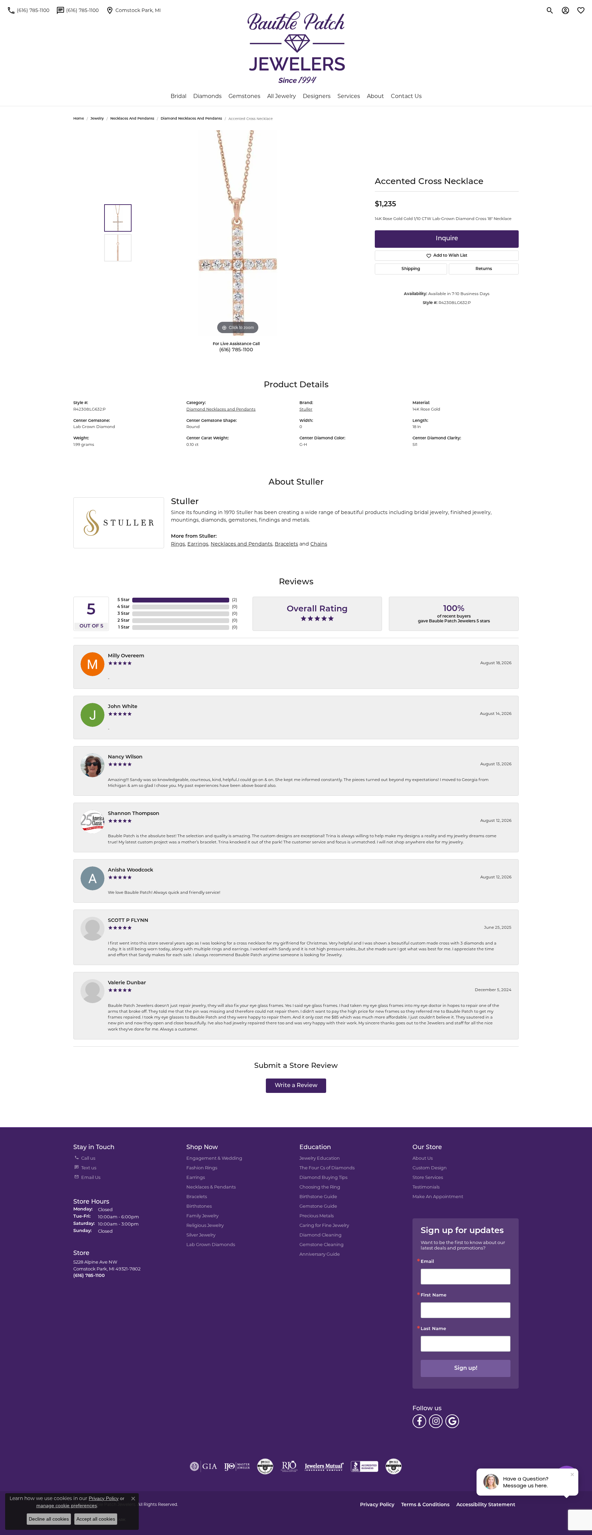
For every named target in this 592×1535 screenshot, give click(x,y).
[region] (238, 233)
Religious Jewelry (205, 1225)
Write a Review (296, 1085)
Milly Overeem (126, 656)
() (234, 600)
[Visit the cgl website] (393, 1466)
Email (427, 1261)
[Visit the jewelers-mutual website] (324, 1466)
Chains (318, 544)
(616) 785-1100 (236, 350)
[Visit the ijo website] (237, 1466)
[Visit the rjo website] (289, 1466)
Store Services (427, 1177)
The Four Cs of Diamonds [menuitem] (327, 1167)
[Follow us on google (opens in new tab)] (452, 1421)
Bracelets (286, 544)
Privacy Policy (377, 1505)
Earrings (197, 544)
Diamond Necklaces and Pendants (191, 119)
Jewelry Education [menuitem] (319, 1158)
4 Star (123, 607)
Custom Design (429, 1167)
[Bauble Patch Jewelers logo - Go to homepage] (296, 47)
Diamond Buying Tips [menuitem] (323, 1177)
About (375, 96)
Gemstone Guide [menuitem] (318, 1206)
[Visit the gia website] (203, 1466)
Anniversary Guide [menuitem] (319, 1254)
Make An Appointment (437, 1196)
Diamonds (207, 96)
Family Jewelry (202, 1215)
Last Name (433, 1329)
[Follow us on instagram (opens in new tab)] (436, 1421)
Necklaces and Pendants (132, 119)
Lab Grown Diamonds (210, 1244)
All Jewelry (281, 96)
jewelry (97, 119)
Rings (178, 544)
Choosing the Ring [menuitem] (319, 1187)
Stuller (305, 409)
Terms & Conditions (425, 1505)
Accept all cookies (95, 1519)
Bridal (178, 96)
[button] (550, 10)
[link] (28, 10)
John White (122, 706)
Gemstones (244, 96)
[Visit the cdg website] (265, 1466)
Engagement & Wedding (214, 1158)
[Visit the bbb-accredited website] (364, 1466)
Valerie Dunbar (127, 983)
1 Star (124, 627)
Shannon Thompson (133, 813)
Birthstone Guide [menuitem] (318, 1196)
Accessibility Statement (485, 1505)
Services (348, 96)
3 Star (124, 614)
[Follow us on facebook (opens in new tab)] (419, 1421)
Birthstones (199, 1206)
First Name (433, 1295)
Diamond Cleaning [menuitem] (320, 1235)
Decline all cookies (49, 1519)
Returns (484, 269)
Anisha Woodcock (130, 870)
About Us (422, 1158)
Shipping (411, 269)
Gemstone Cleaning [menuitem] (321, 1244)
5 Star (124, 600)
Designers (317, 96)
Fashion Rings (201, 1167)
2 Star (124, 621)
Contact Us (406, 96)
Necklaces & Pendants (211, 1187)
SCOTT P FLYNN (128, 920)
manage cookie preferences (66, 1505)
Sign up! (465, 1368)
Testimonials (426, 1187)
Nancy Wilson (125, 757)
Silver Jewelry (200, 1235)
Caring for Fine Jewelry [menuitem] (324, 1225)
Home (78, 119)
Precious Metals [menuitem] (316, 1215)
